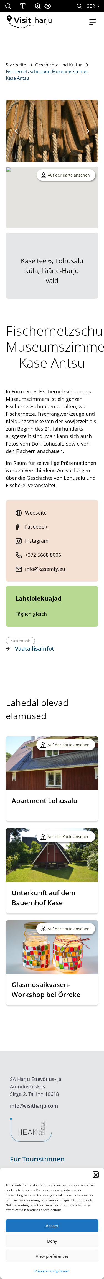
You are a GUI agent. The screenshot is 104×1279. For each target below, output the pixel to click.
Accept (52, 1226)
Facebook (36, 526)
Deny (52, 1241)
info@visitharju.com (34, 1105)
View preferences (52, 1256)
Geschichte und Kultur (58, 65)
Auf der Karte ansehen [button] (69, 175)
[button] (95, 1174)
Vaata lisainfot (34, 648)
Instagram (37, 540)
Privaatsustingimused (52, 1271)
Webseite (36, 512)
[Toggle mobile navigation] (93, 22)
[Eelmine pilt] (16, 131)
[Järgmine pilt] (88, 131)
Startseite (16, 65)
